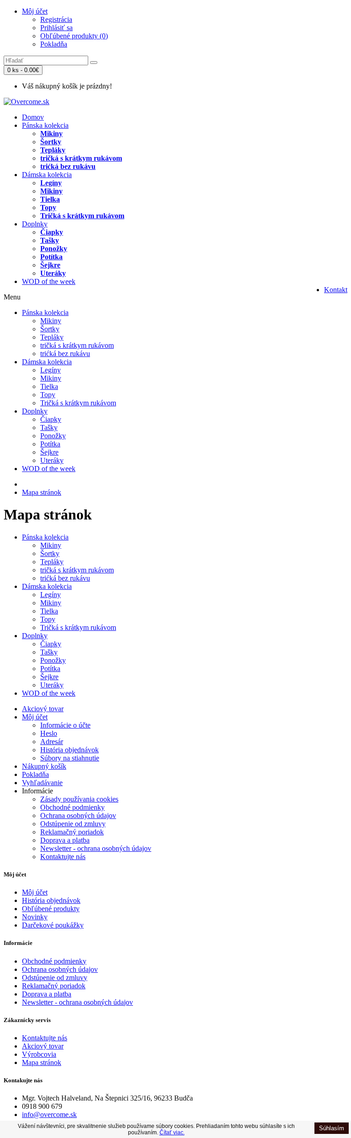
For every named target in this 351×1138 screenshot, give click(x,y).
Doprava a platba (65, 840)
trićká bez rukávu (68, 166)
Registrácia (56, 19)
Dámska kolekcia (47, 174)
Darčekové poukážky (53, 925)
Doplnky (35, 224)
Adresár (51, 741)
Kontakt (335, 290)
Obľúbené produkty (51, 908)
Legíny (51, 183)
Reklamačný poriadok (72, 832)
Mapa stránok (41, 492)
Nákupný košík (44, 766)
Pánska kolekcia (45, 125)
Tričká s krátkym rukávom (82, 216)
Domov (33, 117)
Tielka (50, 199)
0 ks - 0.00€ (23, 70)
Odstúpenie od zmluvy (73, 824)
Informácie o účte (65, 725)
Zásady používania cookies (79, 799)
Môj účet (35, 11)
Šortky (50, 142)
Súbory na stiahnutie (69, 758)
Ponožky (53, 248)
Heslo (48, 733)
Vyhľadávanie (42, 783)
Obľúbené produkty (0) (74, 36)
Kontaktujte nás (62, 856)
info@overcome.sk (49, 1114)
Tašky (49, 240)
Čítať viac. (172, 1132)
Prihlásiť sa (56, 27)
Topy (48, 207)
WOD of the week (48, 281)
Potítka (51, 257)
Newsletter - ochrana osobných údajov (95, 848)
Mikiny (51, 133)
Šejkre (50, 265)
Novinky (35, 917)
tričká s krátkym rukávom (81, 158)
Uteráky (53, 273)
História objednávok (69, 750)
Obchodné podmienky (72, 807)
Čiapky (51, 232)
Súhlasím (331, 1128)
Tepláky (52, 150)
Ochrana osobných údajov (78, 815)
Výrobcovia (39, 1054)
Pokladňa (53, 44)
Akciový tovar (43, 709)
